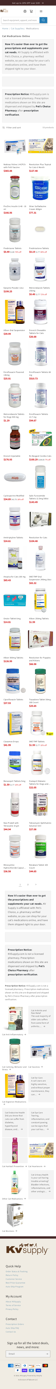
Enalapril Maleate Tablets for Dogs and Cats (38, 782)
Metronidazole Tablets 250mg (39, 289)
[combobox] (24, 20)
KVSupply (23, 1376)
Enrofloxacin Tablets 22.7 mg (38, 415)
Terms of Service (13, 1305)
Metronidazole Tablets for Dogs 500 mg (14, 415)
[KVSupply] (4, 10)
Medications (32, 28)
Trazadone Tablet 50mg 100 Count (40, 701)
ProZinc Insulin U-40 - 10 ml (15, 207)
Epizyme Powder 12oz (14, 288)
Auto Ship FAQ (12, 1328)
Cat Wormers (8, 1231)
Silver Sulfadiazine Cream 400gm (37, 207)
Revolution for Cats (38, 537)
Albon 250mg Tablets (39, 618)
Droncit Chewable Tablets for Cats (37, 331)
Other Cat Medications (12, 1198)
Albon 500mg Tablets (13, 657)
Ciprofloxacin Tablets (13, 699)
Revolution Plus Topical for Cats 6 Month (40, 166)
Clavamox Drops (11, 741)
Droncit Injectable (12, 456)
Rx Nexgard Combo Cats (40, 456)
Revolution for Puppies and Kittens (40, 659)
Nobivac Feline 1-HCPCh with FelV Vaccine (15, 166)
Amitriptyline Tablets (13, 537)
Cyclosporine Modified (14, 495)
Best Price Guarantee (15, 1282)
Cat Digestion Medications (14, 1101)
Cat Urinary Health (39, 1174)
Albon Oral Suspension (14, 330)
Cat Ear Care (37, 1077)
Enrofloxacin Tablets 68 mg (40, 373)
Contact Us (11, 1331)
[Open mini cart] (31, 11)
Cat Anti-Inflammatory (12, 1034)
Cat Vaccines (34, 1067)
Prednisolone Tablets (39, 248)
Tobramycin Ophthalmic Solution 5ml (40, 824)
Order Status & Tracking (17, 1271)
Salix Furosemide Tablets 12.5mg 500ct (39, 497)
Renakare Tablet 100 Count (38, 866)
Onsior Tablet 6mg (12, 618)
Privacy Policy (12, 1309)
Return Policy (12, 1275)
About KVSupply (13, 1301)
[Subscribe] (47, 1354)
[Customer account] (25, 11)
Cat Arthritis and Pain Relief (39, 1011)
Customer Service (14, 1279)
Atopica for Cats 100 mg (15, 576)
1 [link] (20, 884)
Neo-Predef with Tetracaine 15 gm (11, 824)
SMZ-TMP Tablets (37, 741)
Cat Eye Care (37, 1112)
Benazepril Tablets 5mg (14, 781)
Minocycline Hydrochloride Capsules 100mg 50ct (15, 866)
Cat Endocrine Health (15, 1112)
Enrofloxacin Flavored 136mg (14, 373)
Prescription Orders (15, 1324)
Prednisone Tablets (13, 248)
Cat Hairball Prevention (13, 1166)
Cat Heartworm (35, 1166)
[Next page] (36, 884)
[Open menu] (41, 11)
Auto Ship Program (14, 1286)
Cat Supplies (17, 28)
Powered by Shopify (34, 1376)
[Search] (43, 20)
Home (5, 28)
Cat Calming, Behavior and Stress (14, 1068)
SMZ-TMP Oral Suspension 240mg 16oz (40, 578)
